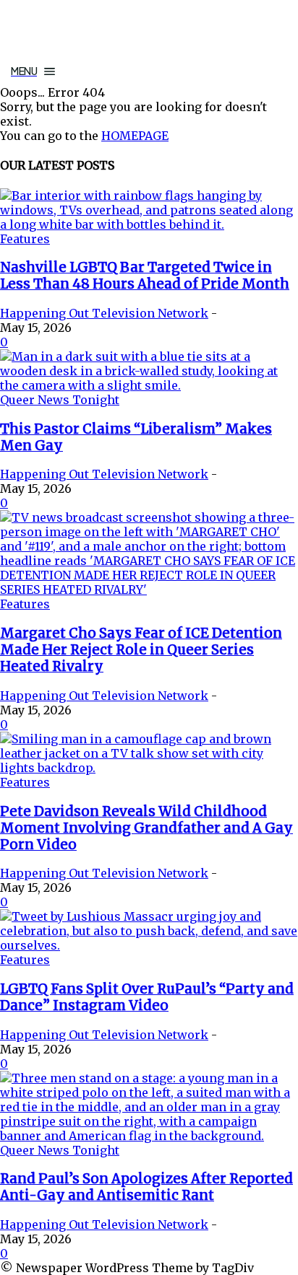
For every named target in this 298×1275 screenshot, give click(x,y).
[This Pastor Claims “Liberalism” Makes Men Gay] (149, 385)
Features (25, 239)
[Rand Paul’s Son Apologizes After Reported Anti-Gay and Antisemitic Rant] (149, 1136)
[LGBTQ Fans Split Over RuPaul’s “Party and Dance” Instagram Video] (149, 945)
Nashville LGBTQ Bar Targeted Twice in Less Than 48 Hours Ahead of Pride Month (144, 275)
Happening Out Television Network (104, 313)
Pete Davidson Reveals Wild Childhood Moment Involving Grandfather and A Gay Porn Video (146, 828)
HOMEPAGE (135, 135)
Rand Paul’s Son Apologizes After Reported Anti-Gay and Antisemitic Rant (146, 1187)
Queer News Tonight (59, 400)
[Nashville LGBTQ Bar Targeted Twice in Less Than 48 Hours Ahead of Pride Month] (149, 224)
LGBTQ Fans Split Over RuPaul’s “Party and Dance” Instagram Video (147, 997)
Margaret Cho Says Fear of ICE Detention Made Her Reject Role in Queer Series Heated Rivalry (141, 650)
